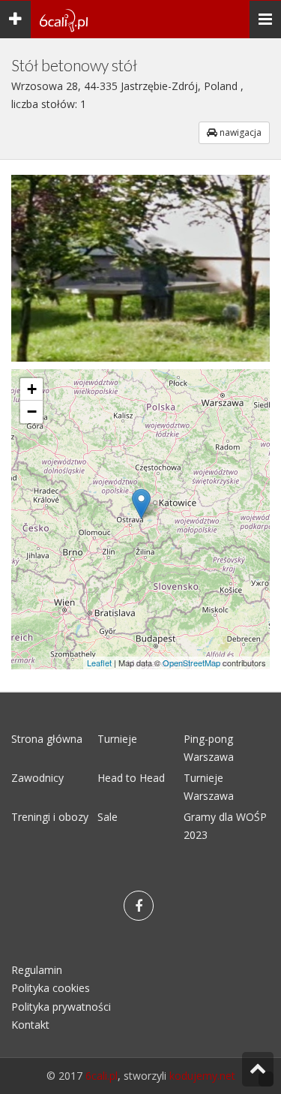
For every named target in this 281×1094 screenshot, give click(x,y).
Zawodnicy (37, 778)
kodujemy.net (202, 1075)
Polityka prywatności (61, 1006)
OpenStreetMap (191, 663)
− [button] (32, 411)
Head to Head (131, 778)
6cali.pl (101, 1075)
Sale (107, 817)
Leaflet (99, 663)
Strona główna (46, 739)
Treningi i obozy (49, 817)
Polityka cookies (50, 988)
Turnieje (117, 739)
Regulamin (36, 970)
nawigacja (239, 132)
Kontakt (30, 1024)
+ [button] (32, 389)
